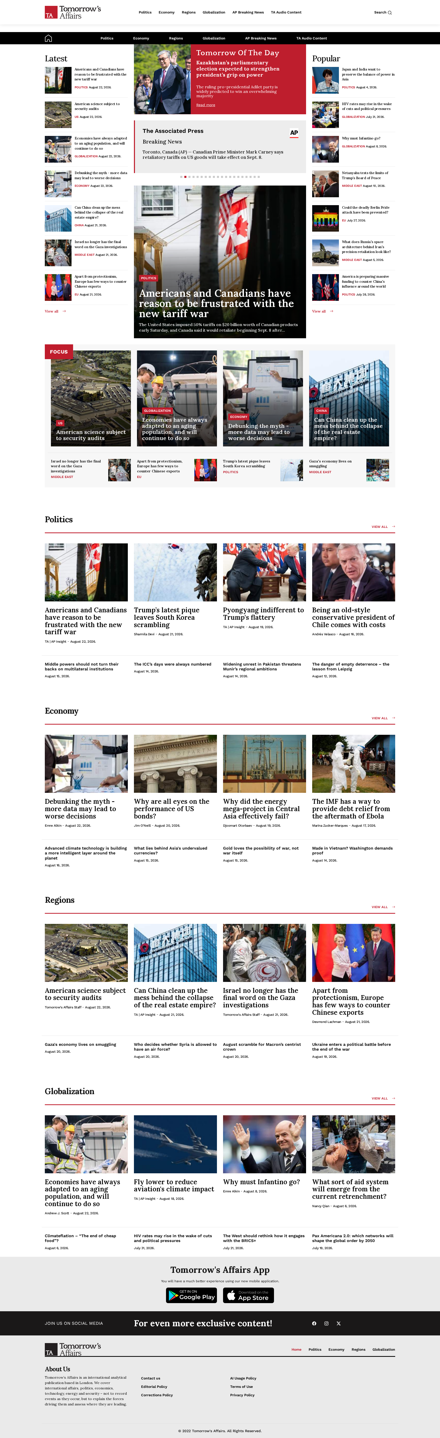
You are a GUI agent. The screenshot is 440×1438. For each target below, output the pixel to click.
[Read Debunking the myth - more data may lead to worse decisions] (58, 184)
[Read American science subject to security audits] (58, 115)
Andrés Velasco (323, 634)
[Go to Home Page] (48, 38)
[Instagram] (326, 1323)
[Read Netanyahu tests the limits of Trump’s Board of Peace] (325, 184)
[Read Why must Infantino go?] (325, 149)
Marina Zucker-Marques (330, 825)
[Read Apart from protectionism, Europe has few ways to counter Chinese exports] (58, 287)
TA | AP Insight (55, 641)
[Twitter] (339, 1323)
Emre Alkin (53, 825)
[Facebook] (314, 1323)
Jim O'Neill (142, 825)
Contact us (150, 1378)
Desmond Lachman (326, 1021)
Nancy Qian (320, 1206)
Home (296, 1349)
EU (77, 294)
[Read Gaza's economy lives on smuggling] (377, 470)
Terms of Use (241, 1387)
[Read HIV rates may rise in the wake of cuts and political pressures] (325, 115)
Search (381, 12)
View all (51, 311)
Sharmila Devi (144, 634)
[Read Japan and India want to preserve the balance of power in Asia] (325, 80)
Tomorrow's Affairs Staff (63, 1007)
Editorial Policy (154, 1387)
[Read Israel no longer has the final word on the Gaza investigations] (58, 252)
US (77, 117)
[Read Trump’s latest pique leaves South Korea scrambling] (291, 470)
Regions (176, 38)
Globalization (214, 38)
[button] (181, 177)
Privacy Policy (242, 1395)
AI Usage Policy (243, 1378)
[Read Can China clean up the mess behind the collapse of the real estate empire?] (58, 218)
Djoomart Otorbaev (237, 825)
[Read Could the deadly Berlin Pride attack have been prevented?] (325, 218)
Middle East (85, 255)
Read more (205, 105)
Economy (141, 38)
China (79, 225)
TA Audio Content (311, 38)
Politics (107, 38)
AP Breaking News (261, 38)
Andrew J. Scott (57, 1213)
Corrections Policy (157, 1395)
